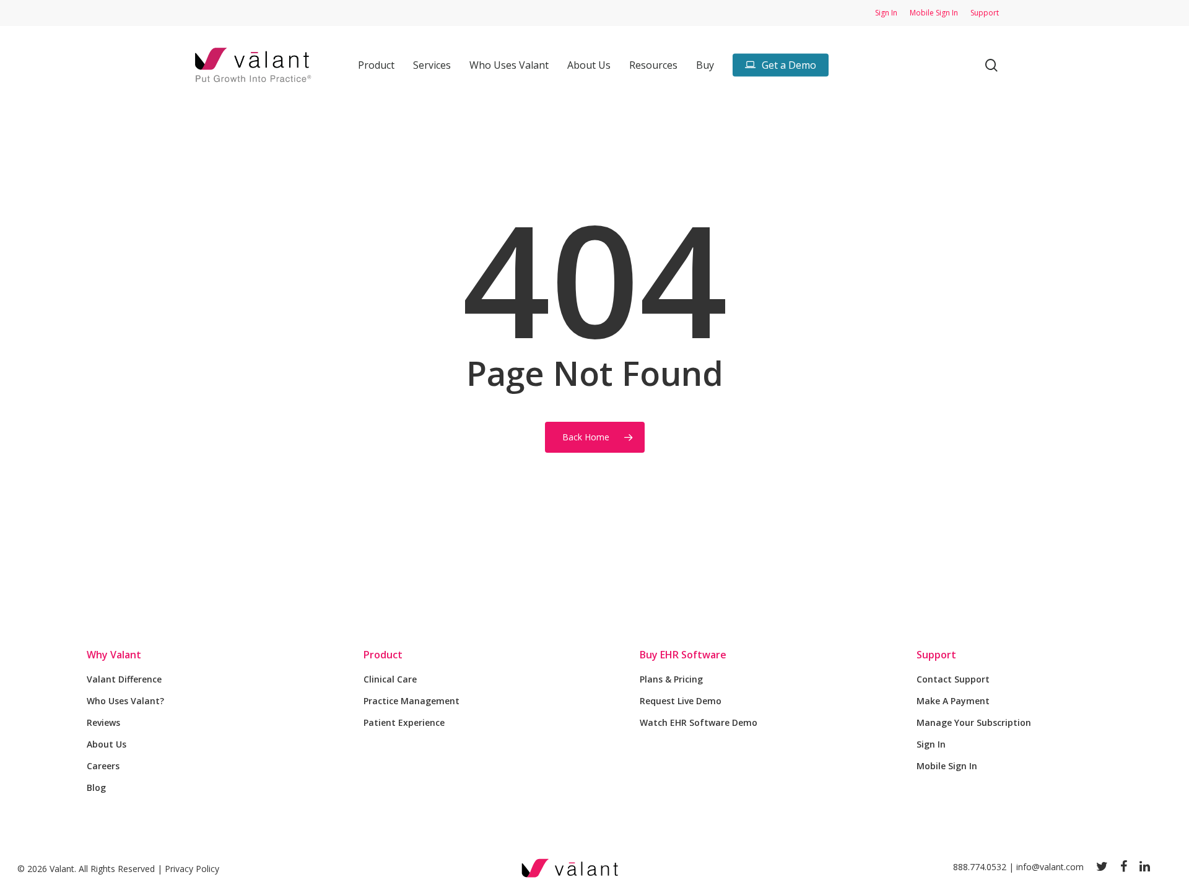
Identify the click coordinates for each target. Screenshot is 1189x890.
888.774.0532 (979, 867)
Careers (103, 766)
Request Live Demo (680, 701)
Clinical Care (390, 679)
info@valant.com (1050, 867)
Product (383, 654)
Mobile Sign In (947, 766)
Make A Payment (953, 701)
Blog (96, 787)
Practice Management (411, 701)
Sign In (931, 744)
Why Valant (114, 654)
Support (936, 654)
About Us (106, 744)
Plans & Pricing (671, 679)
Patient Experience (404, 722)
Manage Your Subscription (974, 722)
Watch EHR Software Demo (698, 722)
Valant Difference (124, 679)
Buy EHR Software (683, 654)
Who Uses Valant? (125, 701)
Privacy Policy (192, 869)
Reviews (103, 722)
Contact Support (953, 679)
